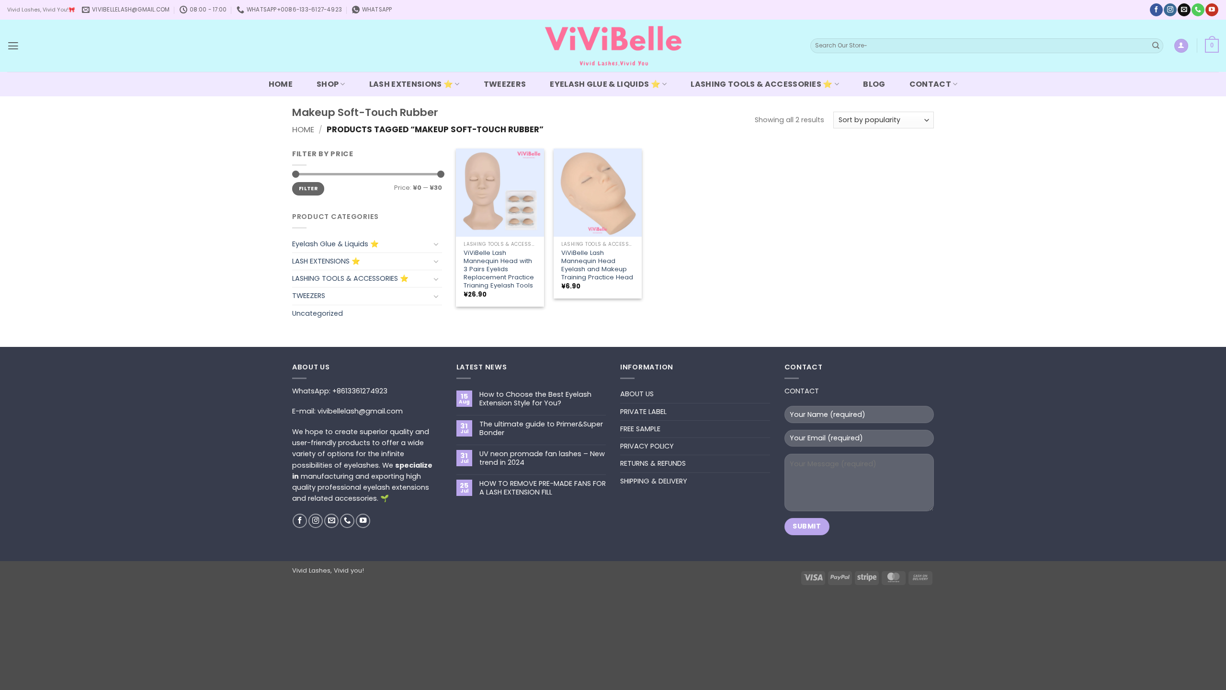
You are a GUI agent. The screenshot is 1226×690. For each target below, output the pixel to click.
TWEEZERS (505, 84)
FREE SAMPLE (640, 429)
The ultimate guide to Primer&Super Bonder (541, 428)
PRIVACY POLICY (647, 446)
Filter (308, 188)
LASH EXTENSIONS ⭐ (411, 84)
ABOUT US (637, 394)
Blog (874, 84)
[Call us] (1198, 9)
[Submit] (1155, 45)
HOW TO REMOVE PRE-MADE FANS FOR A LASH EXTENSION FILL (542, 488)
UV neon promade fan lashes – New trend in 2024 (542, 458)
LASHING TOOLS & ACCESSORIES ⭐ (761, 84)
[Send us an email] (1184, 9)
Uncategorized (317, 313)
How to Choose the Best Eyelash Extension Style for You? (535, 399)
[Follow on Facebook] (1156, 9)
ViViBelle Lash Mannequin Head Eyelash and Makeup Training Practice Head (597, 265)
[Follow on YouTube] (1211, 9)
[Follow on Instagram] (1170, 9)
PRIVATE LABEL (643, 411)
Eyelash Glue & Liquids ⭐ (605, 84)
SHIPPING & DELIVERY (653, 481)
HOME (281, 84)
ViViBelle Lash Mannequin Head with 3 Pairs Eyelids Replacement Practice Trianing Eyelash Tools (499, 269)
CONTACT (930, 84)
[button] (13, 46)
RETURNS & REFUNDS (653, 463)
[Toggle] (436, 244)
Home (303, 129)
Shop (328, 84)
